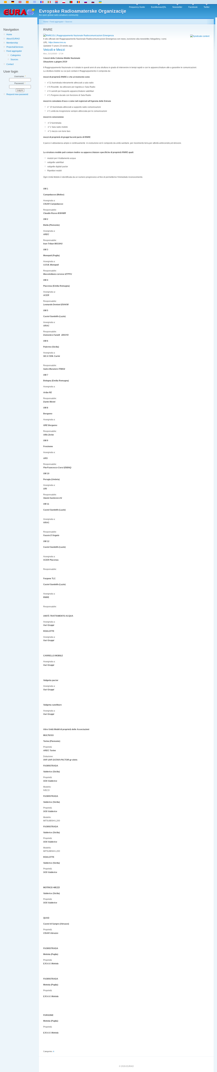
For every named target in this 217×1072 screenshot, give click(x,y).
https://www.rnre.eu (57, 42)
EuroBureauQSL (158, 7)
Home (9, 34)
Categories (16, 55)
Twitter (207, 7)
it (53, 1051)
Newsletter (177, 7)
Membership (12, 43)
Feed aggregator (14, 51)
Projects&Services (14, 47)
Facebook (193, 7)
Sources (14, 59)
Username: (20, 76)
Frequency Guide (137, 7)
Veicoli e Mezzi (54, 49)
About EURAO (13, 39)
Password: (19, 83)
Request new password (17, 94)
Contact (10, 64)
